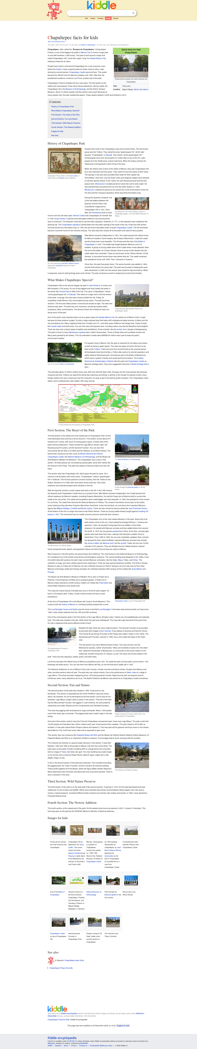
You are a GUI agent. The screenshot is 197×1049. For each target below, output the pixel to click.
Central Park (64, 291)
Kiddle (50, 1045)
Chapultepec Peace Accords (61, 968)
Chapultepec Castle (77, 72)
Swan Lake (131, 672)
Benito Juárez (86, 508)
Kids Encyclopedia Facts (56, 41)
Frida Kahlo (103, 582)
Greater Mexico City (98, 58)
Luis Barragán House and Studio (64, 609)
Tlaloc (63, 751)
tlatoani (71, 853)
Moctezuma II (100, 183)
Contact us (83, 1045)
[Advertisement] (98, 27)
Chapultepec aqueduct (71, 224)
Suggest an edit (123, 1025)
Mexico (145, 89)
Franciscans (97, 212)
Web (86, 18)
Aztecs (59, 69)
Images (92, 18)
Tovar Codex (73, 176)
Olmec (135, 560)
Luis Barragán (105, 609)
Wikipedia (51, 1043)
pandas (116, 531)
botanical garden (133, 487)
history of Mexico (68, 604)
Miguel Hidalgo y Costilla (67, 508)
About (66, 1045)
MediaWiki (84, 1043)
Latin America (94, 285)
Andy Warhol (137, 569)
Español (115, 18)
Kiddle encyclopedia (69, 1013)
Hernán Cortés (79, 215)
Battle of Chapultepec (88, 45)
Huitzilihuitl (78, 853)
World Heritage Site (139, 364)
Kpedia (108, 18)
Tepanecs (72, 856)
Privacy (73, 1045)
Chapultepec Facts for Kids (58, 1019)
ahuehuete (59, 265)
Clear (129, 13)
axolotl (119, 329)
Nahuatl (109, 155)
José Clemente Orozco (138, 508)
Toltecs (97, 349)
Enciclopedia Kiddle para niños (101, 1045)
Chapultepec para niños (74, 960)
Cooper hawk (56, 326)
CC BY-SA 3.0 (72, 1041)
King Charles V (61, 218)
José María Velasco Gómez (70, 263)
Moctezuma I (90, 189)
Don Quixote (106, 631)
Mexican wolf (108, 543)
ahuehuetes (109, 856)
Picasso (51, 572)
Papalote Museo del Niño (87, 735)
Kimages (101, 18)
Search (133, 13)
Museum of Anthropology (76, 89)
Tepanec (62, 178)
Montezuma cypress (77, 332)
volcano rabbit (93, 543)
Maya (120, 560)
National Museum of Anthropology (129, 459)
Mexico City (138, 89)
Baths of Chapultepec (67, 364)
